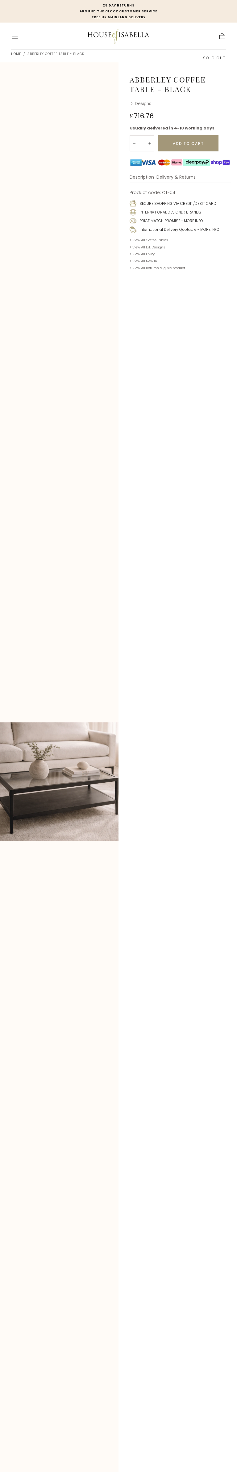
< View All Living (143, 254)
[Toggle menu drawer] (15, 36)
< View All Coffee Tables (149, 240)
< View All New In (143, 261)
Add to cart (188, 143)
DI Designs (140, 104)
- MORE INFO (191, 220)
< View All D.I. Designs (147, 247)
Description (142, 177)
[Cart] (222, 36)
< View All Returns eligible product (157, 267)
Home (16, 54)
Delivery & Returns (176, 177)
